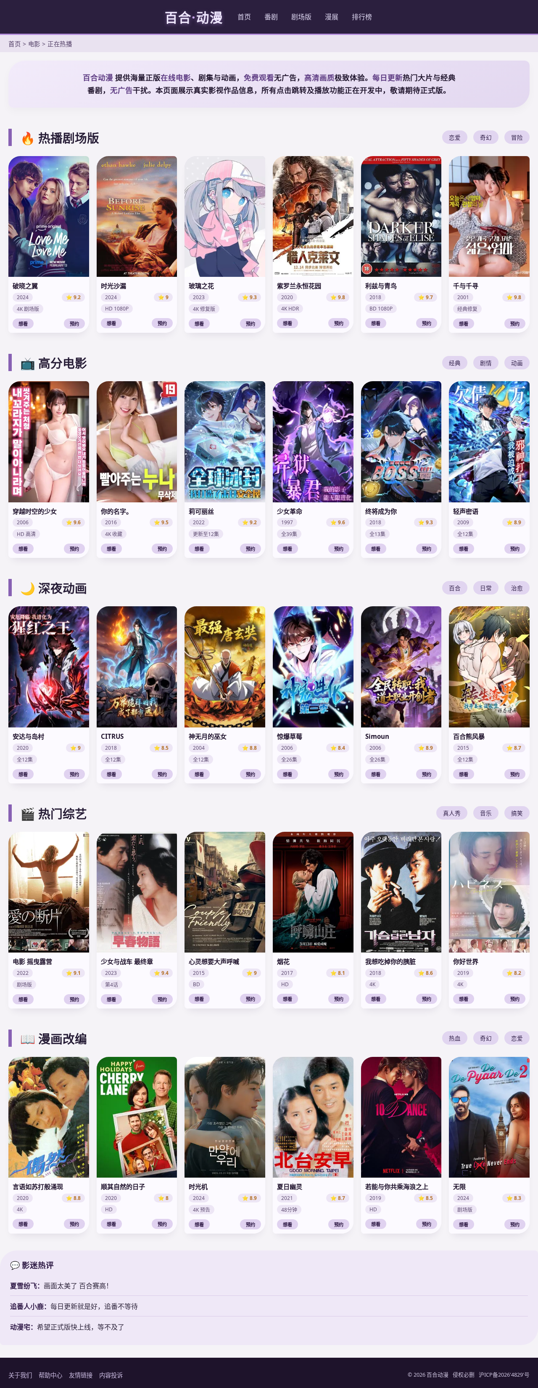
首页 (244, 16)
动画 (517, 363)
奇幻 (486, 137)
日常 (486, 588)
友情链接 (80, 1375)
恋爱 (455, 137)
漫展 (331, 16)
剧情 (486, 363)
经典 (455, 363)
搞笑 (517, 813)
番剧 (271, 16)
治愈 (517, 588)
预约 (74, 324)
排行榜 (362, 16)
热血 (455, 1038)
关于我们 (20, 1375)
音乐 (486, 813)
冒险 (517, 137)
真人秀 (452, 813)
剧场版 (301, 16)
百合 (455, 588)
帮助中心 (50, 1375)
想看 (23, 324)
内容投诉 (111, 1375)
